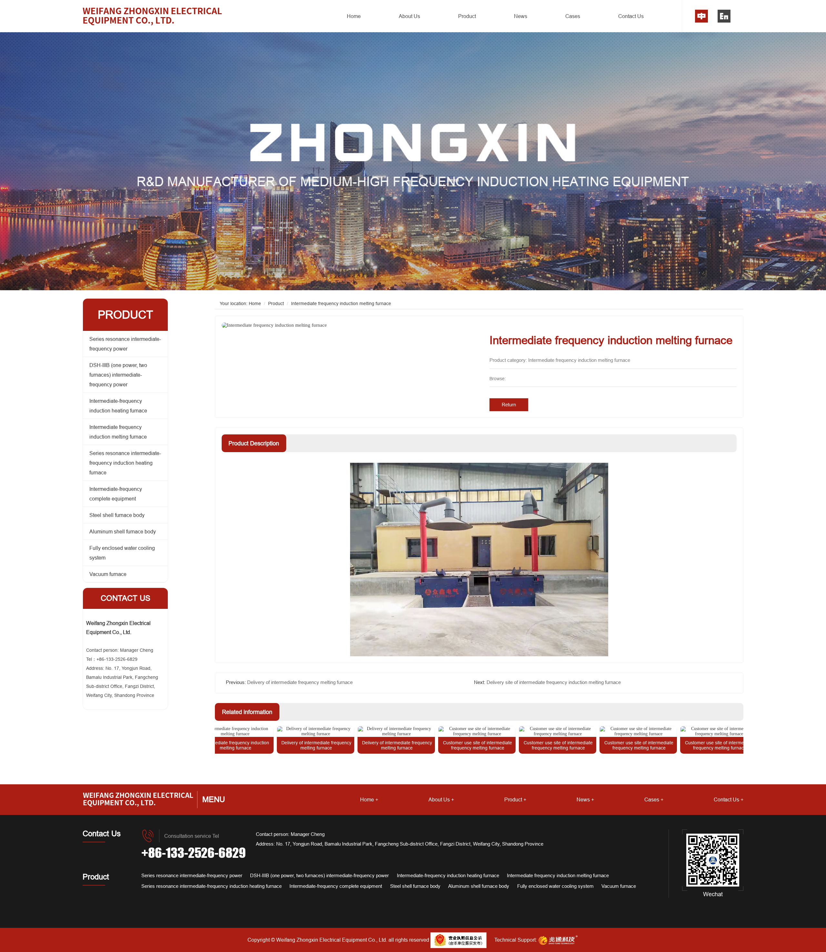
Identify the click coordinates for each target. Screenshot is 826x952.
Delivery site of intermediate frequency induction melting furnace (554, 682)
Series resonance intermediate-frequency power (125, 344)
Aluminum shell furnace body (122, 531)
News (520, 16)
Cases (572, 16)
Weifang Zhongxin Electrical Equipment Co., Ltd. (331, 940)
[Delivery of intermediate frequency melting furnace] (276, 731)
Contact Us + (728, 799)
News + (585, 799)
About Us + (441, 799)
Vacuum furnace (107, 574)
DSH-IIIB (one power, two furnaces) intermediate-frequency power (118, 374)
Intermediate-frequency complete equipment (115, 493)
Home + (369, 799)
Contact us (125, 598)
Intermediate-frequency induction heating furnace (118, 405)
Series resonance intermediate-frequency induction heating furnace (125, 462)
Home (354, 16)
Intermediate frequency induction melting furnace (118, 432)
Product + (515, 799)
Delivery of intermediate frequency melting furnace (300, 682)
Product (467, 16)
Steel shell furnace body (117, 515)
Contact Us (631, 16)
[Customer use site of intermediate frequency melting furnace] (438, 731)
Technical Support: (515, 940)
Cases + (653, 799)
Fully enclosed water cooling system (122, 552)
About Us (409, 16)
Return (509, 404)
